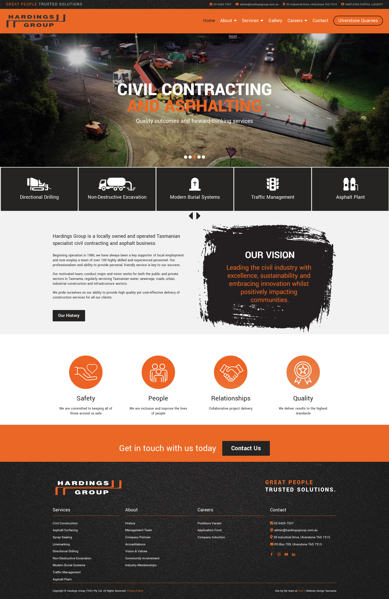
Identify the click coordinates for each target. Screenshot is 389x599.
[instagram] (279, 554)
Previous (190, 216)
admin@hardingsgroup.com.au (296, 530)
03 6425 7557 (283, 523)
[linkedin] (293, 554)
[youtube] (286, 554)
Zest (300, 591)
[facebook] (271, 554)
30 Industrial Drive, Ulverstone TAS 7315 (301, 537)
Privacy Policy (135, 591)
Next (199, 216)
